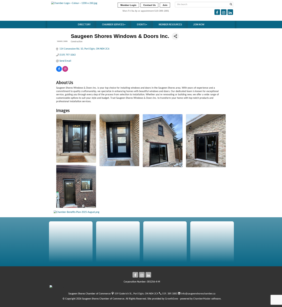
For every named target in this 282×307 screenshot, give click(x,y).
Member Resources (170, 24)
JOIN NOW (198, 24)
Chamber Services (113, 24)
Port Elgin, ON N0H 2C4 (136, 293)
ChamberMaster (202, 299)
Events (141, 24)
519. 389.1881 (169, 293)
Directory (84, 24)
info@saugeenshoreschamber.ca (197, 293)
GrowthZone (171, 299)
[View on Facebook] (59, 71)
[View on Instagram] (65, 71)
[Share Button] (175, 36)
